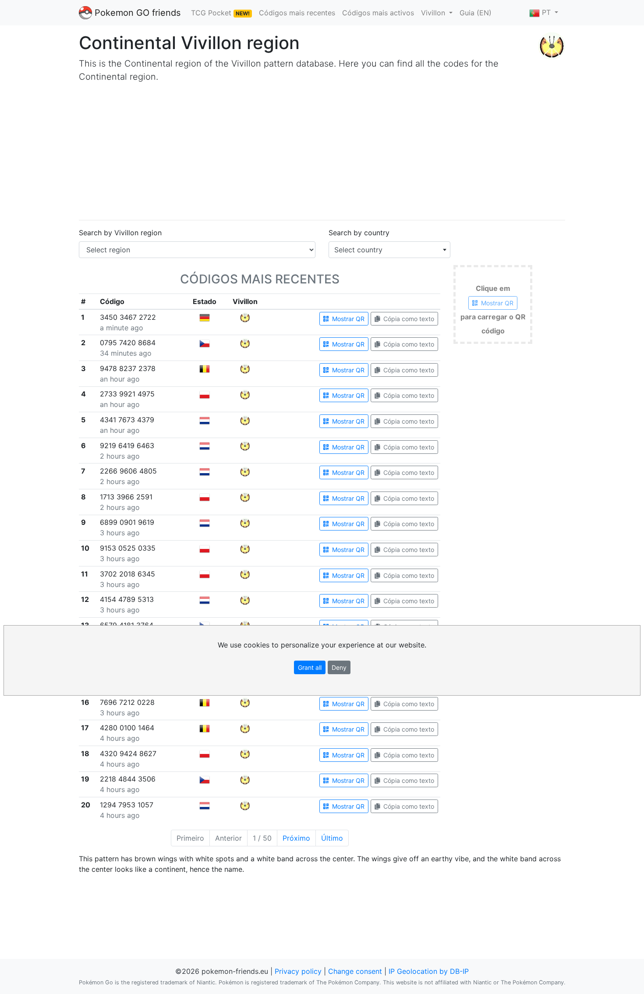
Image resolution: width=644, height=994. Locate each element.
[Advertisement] (322, 151)
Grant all (310, 667)
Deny (339, 667)
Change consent (355, 971)
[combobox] (389, 249)
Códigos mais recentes (297, 12)
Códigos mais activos (378, 12)
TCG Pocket (220, 12)
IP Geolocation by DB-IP (429, 971)
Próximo (296, 838)
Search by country (359, 232)
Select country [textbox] (358, 249)
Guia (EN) (476, 12)
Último (332, 838)
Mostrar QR (347, 318)
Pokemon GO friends (136, 12)
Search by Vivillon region (120, 232)
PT (546, 12)
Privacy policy (298, 971)
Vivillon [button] (434, 12)
